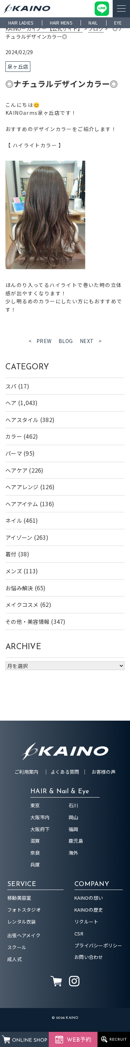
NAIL (93, 22)
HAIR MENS (61, 22)
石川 (73, 805)
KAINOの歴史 (88, 909)
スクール (16, 947)
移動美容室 (19, 897)
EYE (118, 22)
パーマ (13, 453)
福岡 (73, 829)
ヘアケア (16, 470)
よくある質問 (65, 771)
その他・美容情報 (27, 621)
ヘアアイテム (21, 504)
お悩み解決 (19, 588)
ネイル (13, 520)
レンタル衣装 (21, 921)
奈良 (35, 852)
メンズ (13, 571)
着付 (11, 554)
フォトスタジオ (24, 909)
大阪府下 (39, 829)
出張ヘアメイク (23, 935)
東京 (35, 805)
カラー (13, 436)
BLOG (65, 340)
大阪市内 (39, 817)
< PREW (40, 340)
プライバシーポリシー (98, 945)
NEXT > (91, 340)
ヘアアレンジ (22, 487)
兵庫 (35, 864)
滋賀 (35, 840)
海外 (73, 852)
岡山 (73, 817)
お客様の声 (104, 771)
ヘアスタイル (22, 419)
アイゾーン (18, 537)
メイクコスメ (22, 604)
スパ (11, 386)
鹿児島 (76, 840)
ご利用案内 (26, 771)
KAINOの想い (88, 897)
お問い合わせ (88, 956)
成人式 (14, 959)
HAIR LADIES (21, 22)
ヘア (11, 403)
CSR (78, 933)
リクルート (86, 921)
